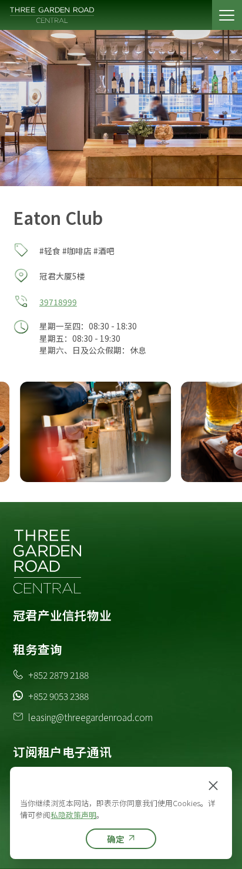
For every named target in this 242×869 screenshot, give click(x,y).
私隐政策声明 (73, 814)
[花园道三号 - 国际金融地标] (52, 15)
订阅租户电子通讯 (62, 751)
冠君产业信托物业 (62, 615)
